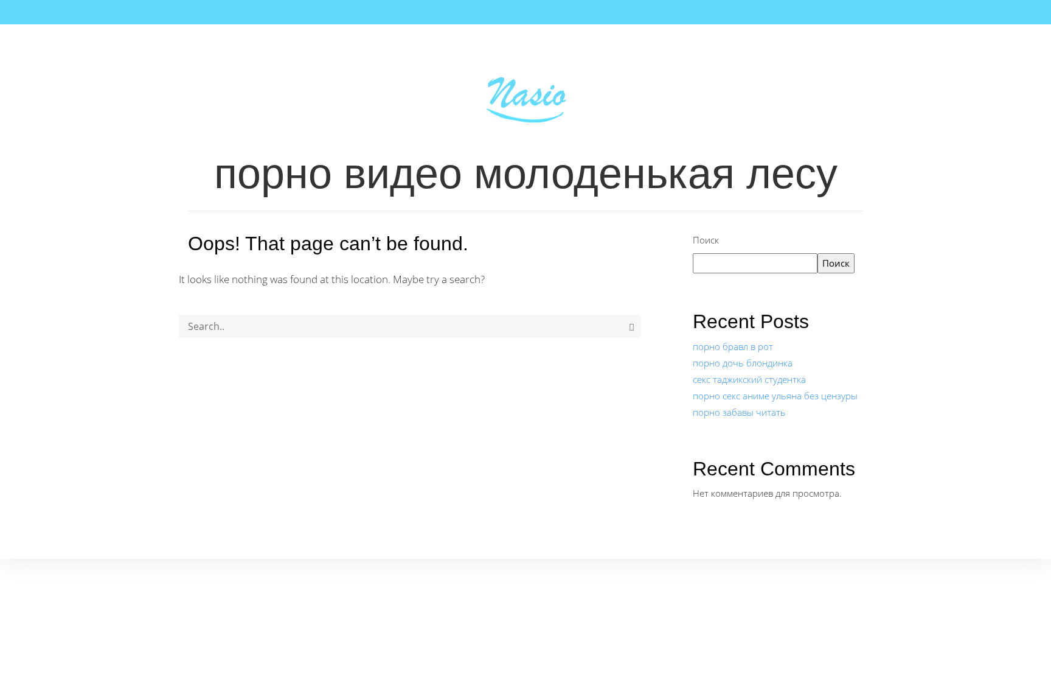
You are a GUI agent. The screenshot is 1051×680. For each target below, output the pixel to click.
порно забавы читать (739, 412)
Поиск (706, 240)
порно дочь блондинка (743, 363)
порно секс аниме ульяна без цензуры (775, 396)
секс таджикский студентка (749, 379)
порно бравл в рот (733, 346)
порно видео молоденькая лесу (526, 173)
